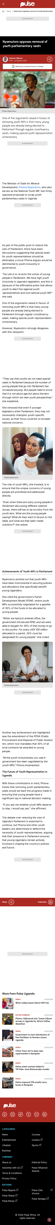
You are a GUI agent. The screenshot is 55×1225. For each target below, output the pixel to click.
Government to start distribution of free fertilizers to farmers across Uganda (32, 1037)
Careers (36, 1140)
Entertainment (22, 1015)
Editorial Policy (39, 1162)
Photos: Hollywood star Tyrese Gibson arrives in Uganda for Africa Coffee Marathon (33, 1021)
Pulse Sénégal (39, 1198)
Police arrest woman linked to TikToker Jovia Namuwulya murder (32, 1068)
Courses (36, 1134)
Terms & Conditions (12, 1173)
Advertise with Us (11, 1167)
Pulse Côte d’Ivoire (37, 1192)
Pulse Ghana (8, 1195)
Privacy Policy (9, 1178)
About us (6, 1162)
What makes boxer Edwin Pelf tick (32, 1003)
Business (6, 1150)
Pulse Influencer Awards (40, 1169)
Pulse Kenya (8, 1201)
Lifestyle (6, 1145)
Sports (35, 1145)
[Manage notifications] (49, 1220)
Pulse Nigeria (8, 1190)
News (9, 11)
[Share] (49, 59)
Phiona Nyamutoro (29, 187)
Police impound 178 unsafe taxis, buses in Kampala (31, 1083)
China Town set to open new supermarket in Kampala (29, 1052)
